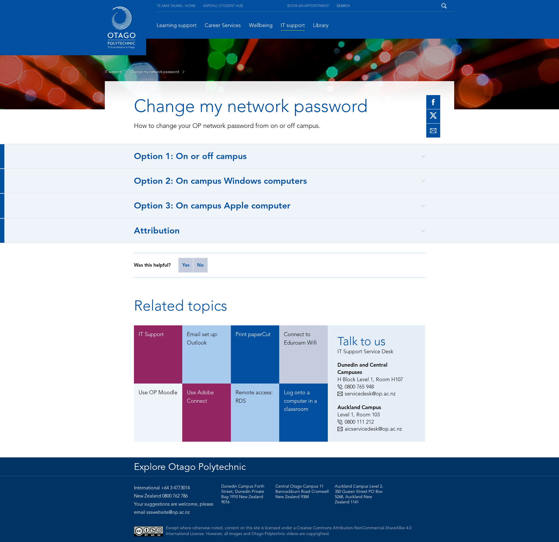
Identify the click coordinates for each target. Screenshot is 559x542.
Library (320, 25)
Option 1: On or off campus (190, 156)
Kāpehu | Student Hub (223, 5)
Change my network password (155, 71)
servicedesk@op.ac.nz (370, 394)
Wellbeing (261, 25)
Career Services (223, 25)
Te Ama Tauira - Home (176, 5)
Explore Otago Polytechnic (190, 467)
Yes (186, 265)
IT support (293, 25)
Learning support (177, 25)
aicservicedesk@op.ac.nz (373, 429)
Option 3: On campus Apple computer (212, 205)
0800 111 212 (359, 422)
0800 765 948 (359, 387)
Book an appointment (308, 5)
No (200, 265)
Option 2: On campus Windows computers (220, 180)
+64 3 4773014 (175, 488)
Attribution (157, 230)
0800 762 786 (175, 496)
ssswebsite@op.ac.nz (168, 512)
